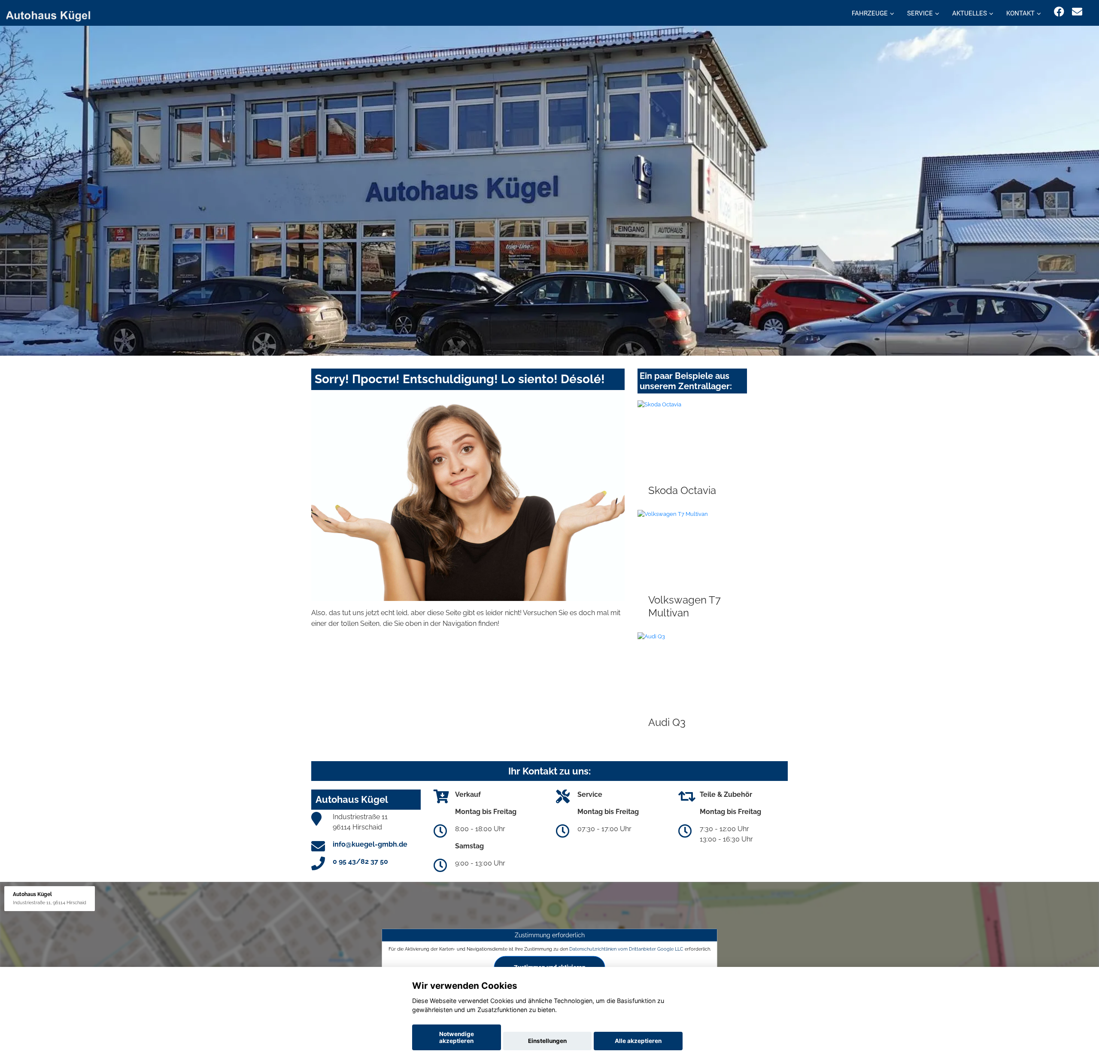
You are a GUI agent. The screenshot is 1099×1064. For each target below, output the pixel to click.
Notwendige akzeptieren (456, 1037)
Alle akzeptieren (638, 1040)
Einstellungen (547, 1040)
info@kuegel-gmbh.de (370, 844)
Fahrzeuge (870, 13)
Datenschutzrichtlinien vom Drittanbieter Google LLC (626, 949)
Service (920, 13)
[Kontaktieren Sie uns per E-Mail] (1077, 12)
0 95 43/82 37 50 (360, 861)
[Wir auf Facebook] (1059, 12)
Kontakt (1020, 13)
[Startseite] (53, 14)
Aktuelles (969, 13)
